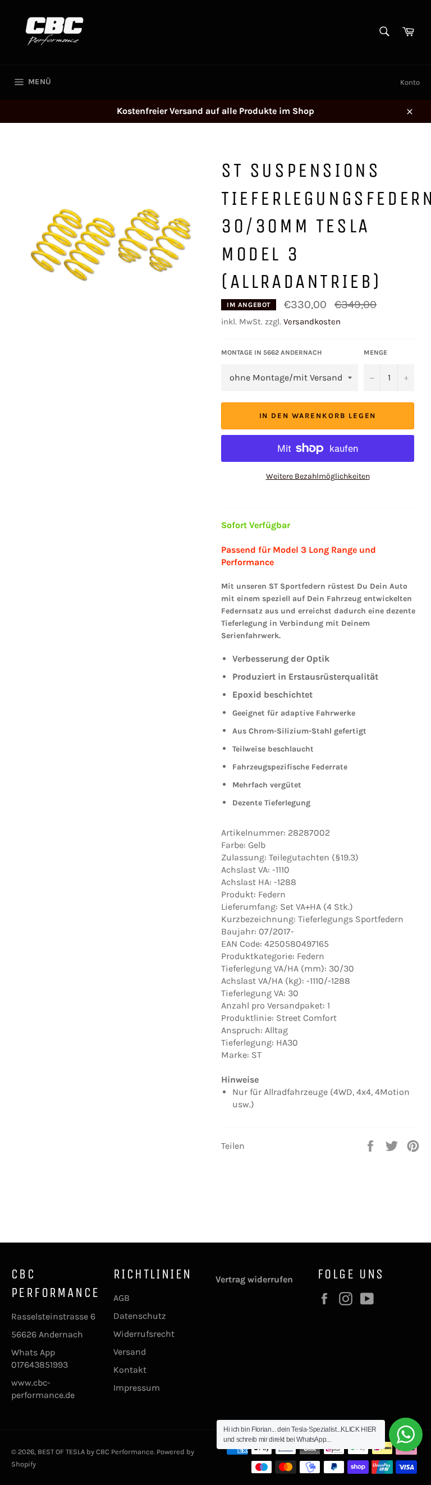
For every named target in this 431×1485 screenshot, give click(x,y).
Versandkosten (312, 322)
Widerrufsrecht (144, 1333)
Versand (129, 1351)
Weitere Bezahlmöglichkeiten (318, 476)
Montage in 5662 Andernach (271, 352)
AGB (121, 1297)
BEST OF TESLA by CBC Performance (96, 1451)
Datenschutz (139, 1315)
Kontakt (129, 1369)
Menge (375, 352)
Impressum (136, 1387)
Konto (410, 82)
